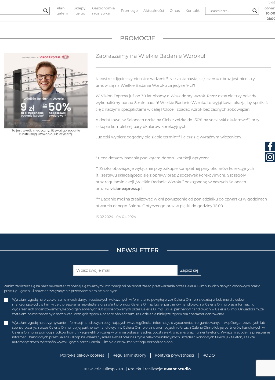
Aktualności (153, 10)
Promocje (129, 10)
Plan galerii (62, 11)
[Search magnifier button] (45, 11)
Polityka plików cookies (82, 355)
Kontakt (193, 10)
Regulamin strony (129, 355)
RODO (208, 355)
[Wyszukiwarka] (232, 11)
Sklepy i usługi (80, 11)
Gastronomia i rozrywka (103, 11)
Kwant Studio (177, 369)
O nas (175, 10)
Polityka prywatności (174, 355)
